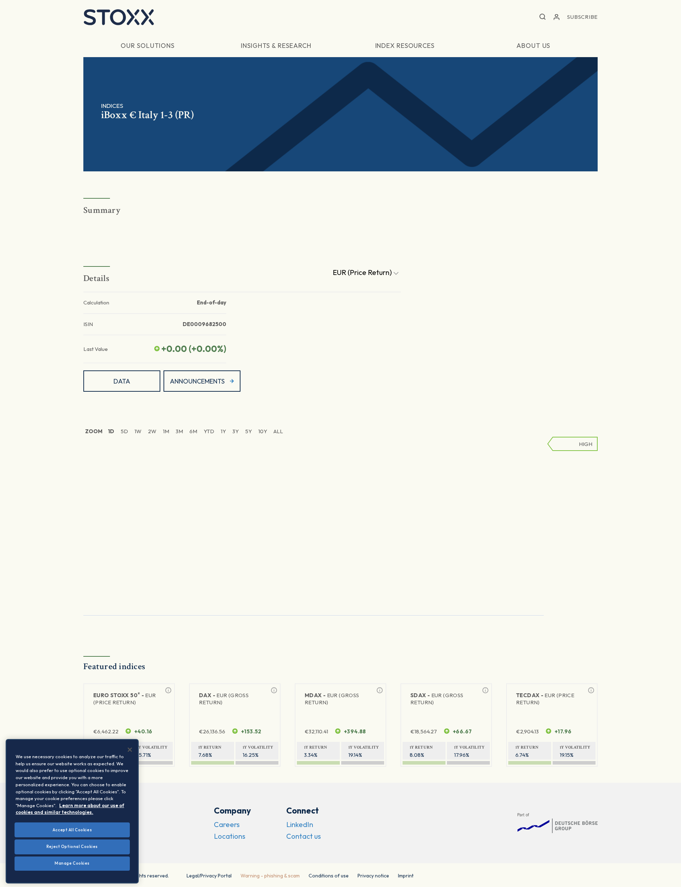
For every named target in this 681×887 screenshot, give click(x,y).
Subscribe (582, 16)
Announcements (197, 381)
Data (122, 381)
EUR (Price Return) (363, 272)
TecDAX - (545, 699)
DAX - (224, 699)
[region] (72, 811)
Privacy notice (373, 875)
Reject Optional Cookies (72, 846)
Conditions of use (329, 875)
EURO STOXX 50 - (124, 699)
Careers (227, 824)
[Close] (130, 749)
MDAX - (332, 699)
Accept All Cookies (72, 829)
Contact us (303, 836)
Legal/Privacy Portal (209, 875)
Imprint (406, 875)
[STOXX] (118, 17)
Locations (229, 836)
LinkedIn (299, 824)
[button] (542, 17)
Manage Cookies (72, 863)
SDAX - (436, 699)
